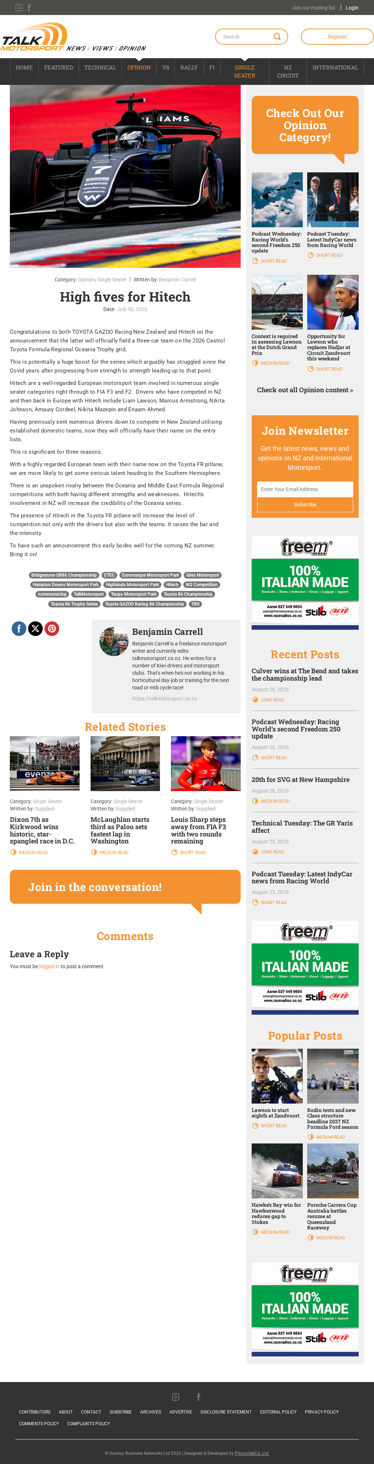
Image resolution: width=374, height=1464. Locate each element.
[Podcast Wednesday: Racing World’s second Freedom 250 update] (277, 199)
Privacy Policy (322, 1412)
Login (352, 8)
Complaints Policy (88, 1423)
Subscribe (121, 1412)
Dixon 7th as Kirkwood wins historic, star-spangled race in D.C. (42, 830)
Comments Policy (39, 1423)
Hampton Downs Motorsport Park (66, 584)
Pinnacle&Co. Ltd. (252, 1453)
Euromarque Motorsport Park (150, 575)
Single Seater (244, 71)
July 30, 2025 (132, 309)
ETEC (109, 575)
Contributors (34, 1412)
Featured (58, 67)
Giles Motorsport (202, 575)
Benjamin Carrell (177, 279)
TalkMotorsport (89, 594)
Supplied (44, 809)
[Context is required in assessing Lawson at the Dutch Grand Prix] (277, 301)
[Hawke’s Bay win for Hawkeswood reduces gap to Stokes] (277, 1170)
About (66, 1412)
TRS (195, 604)
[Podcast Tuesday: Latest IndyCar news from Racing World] (333, 199)
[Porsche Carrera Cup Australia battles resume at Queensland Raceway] (333, 1170)
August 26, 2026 (270, 689)
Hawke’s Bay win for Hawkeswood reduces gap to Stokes (276, 1213)
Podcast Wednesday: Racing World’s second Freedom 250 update (276, 242)
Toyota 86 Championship (188, 594)
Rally (189, 67)
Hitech (172, 584)
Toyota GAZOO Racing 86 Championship (144, 604)
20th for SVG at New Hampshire (301, 779)
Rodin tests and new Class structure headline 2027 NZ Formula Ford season (332, 1118)
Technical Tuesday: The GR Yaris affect (302, 827)
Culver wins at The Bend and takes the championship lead (305, 674)
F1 (212, 67)
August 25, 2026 (270, 842)
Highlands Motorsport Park (132, 584)
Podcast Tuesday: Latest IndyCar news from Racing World (331, 239)
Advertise (180, 1412)
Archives (150, 1412)
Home (24, 67)
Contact (91, 1412)
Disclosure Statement (226, 1412)
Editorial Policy (278, 1412)
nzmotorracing (52, 594)
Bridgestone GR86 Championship (64, 575)
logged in (49, 966)
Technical (100, 67)
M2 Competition (202, 584)
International (335, 67)
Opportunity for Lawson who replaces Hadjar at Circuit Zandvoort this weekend (328, 347)
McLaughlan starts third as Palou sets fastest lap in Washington (120, 830)
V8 (165, 67)
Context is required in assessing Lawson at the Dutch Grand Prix (277, 344)
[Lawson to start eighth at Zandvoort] (277, 1076)
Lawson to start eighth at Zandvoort (275, 1113)
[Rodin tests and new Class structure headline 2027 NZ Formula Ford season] (333, 1076)
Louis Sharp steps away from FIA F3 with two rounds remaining (198, 830)
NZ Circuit (288, 71)
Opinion (139, 67)
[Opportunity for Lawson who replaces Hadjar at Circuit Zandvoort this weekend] (333, 301)
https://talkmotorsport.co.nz (164, 698)
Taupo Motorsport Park (133, 594)
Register (337, 36)
